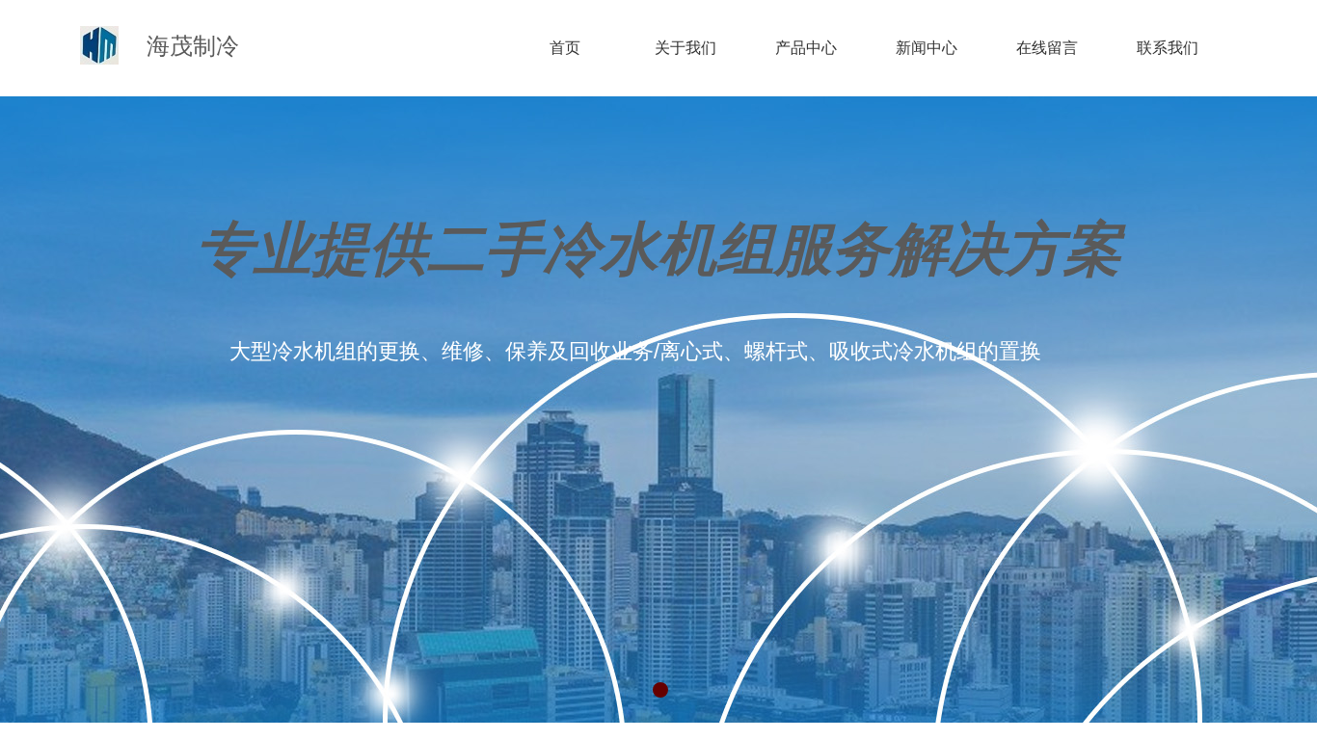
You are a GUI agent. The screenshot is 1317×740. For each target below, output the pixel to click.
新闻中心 (926, 48)
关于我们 (685, 48)
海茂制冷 (193, 46)
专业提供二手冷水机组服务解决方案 (658, 249)
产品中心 (806, 48)
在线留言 (1047, 48)
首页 (565, 48)
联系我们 (1167, 48)
